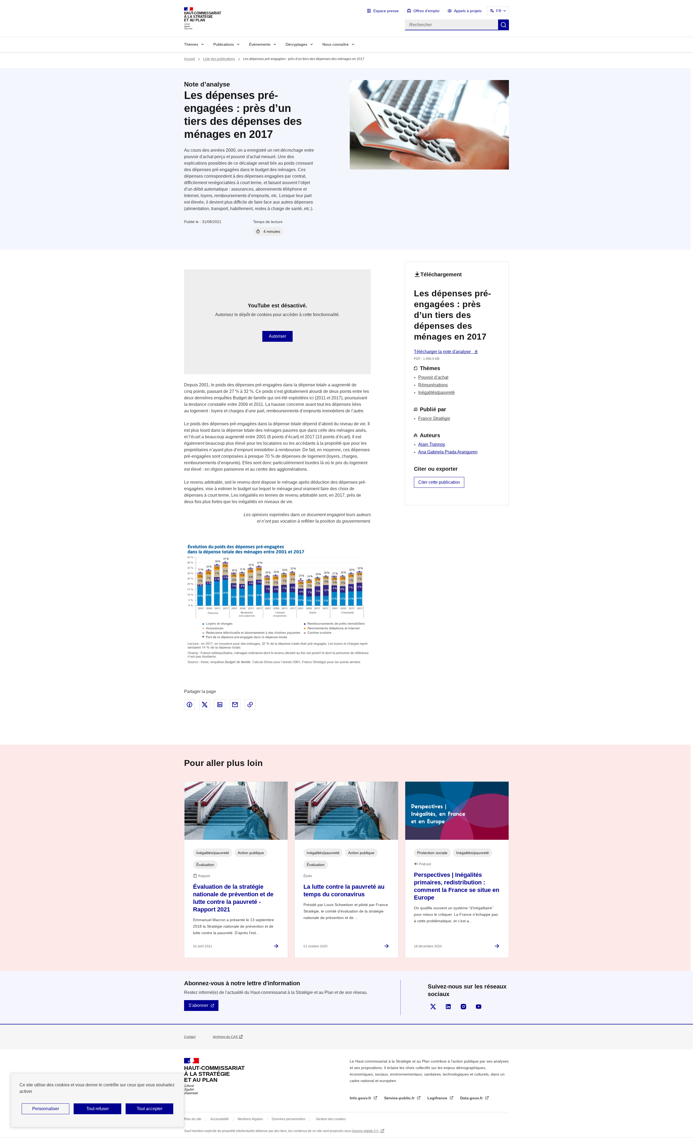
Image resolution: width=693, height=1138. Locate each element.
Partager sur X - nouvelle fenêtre (204, 704)
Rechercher (503, 24)
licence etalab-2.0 (365, 1131)
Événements (259, 44)
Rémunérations (433, 385)
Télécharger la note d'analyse (443, 351)
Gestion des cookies (331, 1119)
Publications (223, 44)
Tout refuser (97, 1108)
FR (498, 11)
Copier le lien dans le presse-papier (250, 704)
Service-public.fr (400, 1098)
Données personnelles (288, 1119)
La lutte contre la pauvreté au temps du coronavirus (343, 890)
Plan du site (192, 1119)
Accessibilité (219, 1119)
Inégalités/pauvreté (436, 392)
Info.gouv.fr (361, 1098)
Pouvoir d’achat (433, 377)
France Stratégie (434, 418)
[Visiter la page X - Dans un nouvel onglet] (433, 1006)
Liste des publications (219, 59)
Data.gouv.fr (472, 1098)
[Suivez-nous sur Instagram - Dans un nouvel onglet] (463, 1006)
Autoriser (277, 336)
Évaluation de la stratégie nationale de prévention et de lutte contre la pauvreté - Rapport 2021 (233, 898)
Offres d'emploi (426, 11)
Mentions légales (250, 1119)
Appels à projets (468, 11)
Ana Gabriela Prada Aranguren (448, 452)
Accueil (189, 59)
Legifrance (437, 1098)
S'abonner (198, 1005)
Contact (189, 1037)
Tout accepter (149, 1108)
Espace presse (386, 11)
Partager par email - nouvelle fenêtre (235, 704)
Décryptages (296, 44)
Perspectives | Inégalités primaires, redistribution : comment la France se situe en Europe (456, 886)
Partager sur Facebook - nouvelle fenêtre (189, 704)
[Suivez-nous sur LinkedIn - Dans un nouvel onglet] (448, 1006)
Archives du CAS (225, 1037)
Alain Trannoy (431, 444)
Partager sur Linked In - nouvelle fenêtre (219, 704)
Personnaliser (45, 1108)
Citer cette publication (439, 482)
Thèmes (191, 44)
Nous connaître (335, 44)
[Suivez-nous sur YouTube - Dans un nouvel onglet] (478, 1006)
